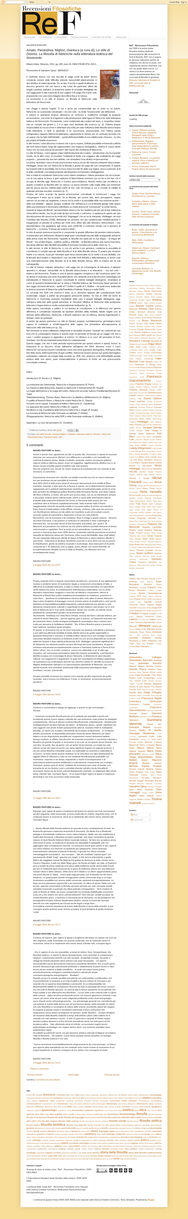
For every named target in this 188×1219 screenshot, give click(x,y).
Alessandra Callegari (145, 657)
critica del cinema (75, 1104)
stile (60, 437)
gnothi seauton (56, 1128)
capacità (34, 1101)
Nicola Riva (146, 495)
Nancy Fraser (149, 488)
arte (82, 1098)
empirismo (30, 1110)
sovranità (57, 1153)
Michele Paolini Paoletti (145, 766)
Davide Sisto (135, 692)
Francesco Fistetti (154, 373)
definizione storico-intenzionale (94, 1104)
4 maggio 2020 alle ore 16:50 (46, 694)
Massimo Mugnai (146, 472)
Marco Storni (145, 747)
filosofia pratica (33, 1125)
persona (110, 1140)
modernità (120, 1134)
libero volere (85, 1131)
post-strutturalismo (42, 1143)
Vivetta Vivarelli (156, 565)
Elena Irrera (143, 350)
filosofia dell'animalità (92, 1117)
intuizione (29, 1131)
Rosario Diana (150, 533)
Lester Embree (156, 439)
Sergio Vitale (148, 539)
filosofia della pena (148, 1117)
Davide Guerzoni (155, 689)
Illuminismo (49, 1094)
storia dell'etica (93, 1153)
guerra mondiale (82, 1128)
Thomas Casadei (144, 550)
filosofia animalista (155, 1114)
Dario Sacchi (157, 335)
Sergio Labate (148, 793)
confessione (104, 1101)
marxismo (157, 1131)
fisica (118, 1125)
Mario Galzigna (141, 463)
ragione (134, 1143)
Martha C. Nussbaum (140, 466)
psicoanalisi (74, 1143)
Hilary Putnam (135, 425)
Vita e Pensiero (142, 646)
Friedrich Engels (143, 384)
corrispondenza (143, 1101)
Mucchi (131, 629)
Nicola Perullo (135, 495)
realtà (43, 1146)
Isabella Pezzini (135, 428)
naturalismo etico (52, 1137)
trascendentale (83, 1159)
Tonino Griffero (144, 553)
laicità (36, 1131)
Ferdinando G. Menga (145, 365)
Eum (150, 599)
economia (126, 1107)
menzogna (64, 1134)
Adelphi (132, 579)
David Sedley (134, 338)
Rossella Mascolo (136, 783)
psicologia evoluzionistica (98, 1143)
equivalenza (62, 1110)
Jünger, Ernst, (146, 194)
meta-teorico (79, 1134)
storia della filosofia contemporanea (145, 1152)
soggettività (40, 1153)
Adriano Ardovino (155, 285)
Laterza (133, 619)
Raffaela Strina (147, 775)
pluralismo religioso (126, 1140)
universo (105, 1159)
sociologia (31, 1152)
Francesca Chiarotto (154, 370)
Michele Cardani (152, 763)
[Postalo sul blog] (71, 430)
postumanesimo (55, 1143)
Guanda (154, 611)
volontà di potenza (130, 1159)
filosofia (141, 1114)
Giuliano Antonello (155, 410)
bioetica (147, 1097)
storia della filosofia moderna (36, 1156)
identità (105, 1128)
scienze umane (87, 1149)
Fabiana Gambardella (144, 359)
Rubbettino (152, 641)
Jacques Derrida (152, 427)
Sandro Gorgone (154, 536)
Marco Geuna (156, 451)
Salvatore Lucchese (154, 783)
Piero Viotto (139, 521)
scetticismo (42, 1149)
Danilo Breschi (142, 689)
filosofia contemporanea (36, 1117)
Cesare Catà (140, 681)
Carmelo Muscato (136, 326)
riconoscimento (118, 1146)
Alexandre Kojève (136, 291)
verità (116, 1158)
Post (135, 815)
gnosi (48, 1128)
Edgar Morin (155, 344)
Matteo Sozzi (138, 760)
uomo (111, 1159)
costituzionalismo (33, 1104)
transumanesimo (72, 1159)
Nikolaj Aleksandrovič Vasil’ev (140, 501)
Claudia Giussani (155, 681)
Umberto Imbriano (148, 803)
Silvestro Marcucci (155, 542)
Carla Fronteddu (143, 675)
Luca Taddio (141, 445)
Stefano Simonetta (143, 547)
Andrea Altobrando (136, 294)
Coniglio (159, 590)
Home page (29, 37)
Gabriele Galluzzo (143, 387)
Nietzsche (106, 434)
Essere (39, 1095)
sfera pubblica (131, 1149)
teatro (64, 1156)
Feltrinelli (148, 602)
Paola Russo (141, 504)
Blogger (151, 1200)
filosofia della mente (131, 1117)
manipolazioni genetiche (143, 1131)
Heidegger (143, 421)
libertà (94, 1131)
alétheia (111, 1095)
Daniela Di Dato (136, 687)
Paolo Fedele (150, 772)
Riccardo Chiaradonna (137, 524)
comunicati (69, 1101)
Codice (151, 590)
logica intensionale (122, 1131)
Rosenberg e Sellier (138, 641)
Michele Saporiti (136, 769)
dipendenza (49, 1107)
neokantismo (81, 1137)
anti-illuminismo (144, 1095)
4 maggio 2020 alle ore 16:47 (46, 565)
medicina (50, 1134)
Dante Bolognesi (135, 335)
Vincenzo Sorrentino (147, 562)
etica (142, 1110)
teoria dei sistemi (118, 1156)
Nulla (77, 1095)
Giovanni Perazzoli (145, 407)
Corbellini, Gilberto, (144, 203)
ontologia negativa (48, 1140)
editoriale (147, 1107)
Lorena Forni (153, 442)
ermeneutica (78, 1110)
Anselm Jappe (142, 303)
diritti (55, 1107)
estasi (120, 1110)
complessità (60, 1101)
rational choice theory (146, 1143)
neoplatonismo (104, 1137)
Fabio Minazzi (146, 361)
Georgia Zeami (138, 713)
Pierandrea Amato (35, 437)
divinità (95, 1107)
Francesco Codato (139, 704)
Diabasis (132, 596)
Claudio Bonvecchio (146, 329)
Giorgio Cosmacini (154, 401)
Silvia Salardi (146, 795)
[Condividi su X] (74, 430)
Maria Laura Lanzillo (148, 457)
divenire (88, 1107)
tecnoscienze (85, 1156)
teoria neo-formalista (149, 1156)
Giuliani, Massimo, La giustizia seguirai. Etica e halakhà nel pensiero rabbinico (146, 160)
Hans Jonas (145, 419)
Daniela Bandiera (153, 683)
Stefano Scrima (144, 799)
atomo (111, 1098)
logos (132, 1131)
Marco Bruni (146, 451)
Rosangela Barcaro (153, 781)
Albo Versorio (142, 579)
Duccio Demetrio (142, 344)
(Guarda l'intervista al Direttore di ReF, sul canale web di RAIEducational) (144, 83)
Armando (133, 582)
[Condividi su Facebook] (77, 430)
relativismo (49, 1146)
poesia (137, 1140)
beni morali (138, 1098)
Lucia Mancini (145, 742)
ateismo (106, 1098)
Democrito (144, 338)
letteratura (51, 1131)
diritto (69, 1106)
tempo (101, 1156)
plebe (117, 1140)
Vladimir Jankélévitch (136, 568)
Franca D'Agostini (154, 367)
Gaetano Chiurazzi (138, 389)
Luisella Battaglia (135, 451)
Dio (33, 1095)
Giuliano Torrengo (135, 413)
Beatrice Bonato (141, 318)
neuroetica (125, 1137)
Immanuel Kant (63, 1095)
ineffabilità (137, 1128)
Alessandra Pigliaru (154, 288)
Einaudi (137, 599)
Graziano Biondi (140, 416)
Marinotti (133, 626)
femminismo (113, 1114)
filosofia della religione (48, 1121)
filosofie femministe (94, 1125)
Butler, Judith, (144, 232)
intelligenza (145, 1128)
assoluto (99, 1098)
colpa (52, 1101)
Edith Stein (134, 347)
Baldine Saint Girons (146, 315)
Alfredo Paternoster (153, 291)
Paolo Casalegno (155, 504)
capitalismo (43, 1101)
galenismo (137, 1125)
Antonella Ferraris (150, 663)
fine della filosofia (43, 434)
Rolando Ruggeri (136, 781)
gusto (91, 1128)
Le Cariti (142, 619)
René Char (147, 521)
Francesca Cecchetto (137, 370)
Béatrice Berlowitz (136, 323)
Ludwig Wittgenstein (140, 448)
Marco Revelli (134, 454)
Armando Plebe (135, 672)
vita (121, 1159)
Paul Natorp (157, 512)
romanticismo (31, 1149)
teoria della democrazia (133, 1156)
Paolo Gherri (157, 507)
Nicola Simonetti (156, 495)
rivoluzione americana (133, 1146)
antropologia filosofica (34, 1098)
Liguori (159, 619)
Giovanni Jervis (147, 404)
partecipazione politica (90, 1140)
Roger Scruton (136, 533)
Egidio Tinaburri (149, 347)
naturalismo (41, 1137)
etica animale (152, 1110)
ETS (139, 596)
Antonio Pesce (137, 669)
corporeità (132, 1101)
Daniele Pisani (156, 332)
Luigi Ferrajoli (157, 448)
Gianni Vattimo (153, 398)
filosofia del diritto (55, 1117)
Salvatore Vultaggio (155, 787)
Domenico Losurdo (139, 340)
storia (84, 1153)
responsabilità (74, 1146)
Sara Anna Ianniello (141, 789)
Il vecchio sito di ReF (101, 37)
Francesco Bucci (136, 373)
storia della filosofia (114, 1152)
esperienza (98, 1110)
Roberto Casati (136, 530)
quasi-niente (119, 1143)
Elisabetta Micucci (135, 695)
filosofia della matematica (111, 1117)
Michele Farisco (135, 488)
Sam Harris (141, 536)
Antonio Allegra (136, 666)
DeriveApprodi (155, 593)
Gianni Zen (154, 724)
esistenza (88, 1110)
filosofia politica (151, 1120)
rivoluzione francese (148, 1146)
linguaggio (104, 1131)
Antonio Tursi (146, 308)
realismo (158, 1143)
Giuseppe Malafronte (142, 733)
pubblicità (111, 1143)
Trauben (159, 644)
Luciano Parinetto (155, 445)
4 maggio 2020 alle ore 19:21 (46, 1063)
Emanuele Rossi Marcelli (152, 695)
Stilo (143, 644)
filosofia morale (117, 1121)
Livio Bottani (133, 442)
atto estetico (118, 1098)
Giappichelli (157, 608)
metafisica (90, 1134)
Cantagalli (142, 587)
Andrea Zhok (149, 297)
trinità (91, 1159)
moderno (129, 1134)
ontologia (36, 1140)
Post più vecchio (112, 1074)
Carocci (152, 587)
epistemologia (49, 1110)
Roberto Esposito (153, 530)
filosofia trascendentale (76, 1125)
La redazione (45, 37)
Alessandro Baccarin (141, 660)
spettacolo (65, 1153)
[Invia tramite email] (68, 430)
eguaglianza (156, 1107)
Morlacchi (157, 626)
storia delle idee (55, 1156)
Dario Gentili (146, 335)
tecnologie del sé (73, 1156)
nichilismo (153, 1137)
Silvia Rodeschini (136, 545)
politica (145, 1140)
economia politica (137, 1107)
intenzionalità (155, 1128)
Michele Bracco (156, 485)
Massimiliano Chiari (150, 757)
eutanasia (89, 1114)
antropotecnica (47, 1098)
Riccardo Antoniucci (152, 778)
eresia (69, 1110)
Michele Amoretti (144, 485)
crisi (54, 1104)
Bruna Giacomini (154, 318)
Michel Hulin (148, 482)
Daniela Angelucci (142, 332)
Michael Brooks (155, 474)
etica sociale (68, 1114)
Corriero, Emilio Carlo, (146, 214)
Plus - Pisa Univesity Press (142, 635)
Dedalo (142, 593)
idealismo (97, 1128)
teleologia (93, 1156)
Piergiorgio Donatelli (146, 518)
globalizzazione (40, 1128)
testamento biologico (58, 1159)
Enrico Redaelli (144, 353)
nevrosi (145, 1137)
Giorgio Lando (134, 404)
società (158, 1149)
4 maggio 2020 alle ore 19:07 (46, 798)
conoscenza (115, 1101)
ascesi (86, 1098)
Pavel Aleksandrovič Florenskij (140, 515)
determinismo (142, 1104)
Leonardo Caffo (146, 736)
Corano (29, 1095)
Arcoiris (159, 579)
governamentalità (69, 1128)
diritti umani (62, 1107)
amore (124, 1095)
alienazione (103, 1095)
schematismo (53, 1149)
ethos (137, 1110)
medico (57, 1134)
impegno (123, 1128)
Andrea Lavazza (154, 294)
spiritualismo (73, 1153)
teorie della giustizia (43, 1159)
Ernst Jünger (148, 356)
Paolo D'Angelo (135, 507)
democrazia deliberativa (127, 1104)
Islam (72, 1095)
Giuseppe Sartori (149, 413)
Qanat (159, 635)
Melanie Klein (142, 474)
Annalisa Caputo (145, 300)
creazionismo (47, 1104)
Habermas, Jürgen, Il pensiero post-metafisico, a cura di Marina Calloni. (146, 250)
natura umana (31, 1137)
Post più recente (34, 1074)
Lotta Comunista (136, 622)
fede (105, 1114)
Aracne (152, 579)
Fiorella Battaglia (140, 367)
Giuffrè (131, 611)
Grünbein (71, 434)
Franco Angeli (154, 604)
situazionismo (149, 1149)
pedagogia (102, 1140)
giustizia (30, 1128)
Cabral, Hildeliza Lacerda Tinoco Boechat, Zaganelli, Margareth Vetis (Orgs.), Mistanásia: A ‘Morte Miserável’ (146, 134)
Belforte (150, 582)
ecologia (118, 1107)
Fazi (139, 602)
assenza (93, 1098)
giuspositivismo (156, 1125)
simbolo (141, 1149)
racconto (127, 1143)
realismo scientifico (33, 1146)
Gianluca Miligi (135, 399)
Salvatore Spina (50, 437)
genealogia (146, 1125)
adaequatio (95, 1095)
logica (112, 1131)
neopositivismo (114, 1137)
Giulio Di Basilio (150, 730)
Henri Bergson (156, 422)
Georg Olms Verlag (144, 608)
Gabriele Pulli (156, 387)
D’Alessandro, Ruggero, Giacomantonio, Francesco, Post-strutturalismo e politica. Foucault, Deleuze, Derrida (145, 145)
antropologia (156, 1095)
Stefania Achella (150, 544)
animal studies (132, 1095)
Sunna (88, 1095)
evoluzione (98, 1114)
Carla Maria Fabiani (153, 324)
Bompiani (148, 584)
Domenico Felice (155, 338)
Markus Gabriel (155, 463)
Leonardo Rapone (142, 439)
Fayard (131, 602)
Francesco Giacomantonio (145, 378)
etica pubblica (55, 1114)
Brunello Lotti (134, 321)
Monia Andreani (136, 772)
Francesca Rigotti (151, 698)
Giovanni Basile (139, 727)
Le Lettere (151, 619)
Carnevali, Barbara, (146, 271)
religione (58, 1146)
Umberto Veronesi (142, 556)
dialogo (151, 1104)
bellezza (131, 1098)
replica (65, 1146)
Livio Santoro (143, 442)
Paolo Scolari (134, 510)
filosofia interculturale (87, 1121)
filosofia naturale (133, 1121)
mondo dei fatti (138, 1134)
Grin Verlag (146, 611)
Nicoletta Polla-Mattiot (153, 498)
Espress (144, 599)
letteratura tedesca (84, 434)
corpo (124, 1101)
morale (147, 1134)
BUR (142, 582)
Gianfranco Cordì (145, 717)
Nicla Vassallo (151, 492)
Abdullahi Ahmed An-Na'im (138, 285)
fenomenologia (127, 1114)
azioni (126, 1098)
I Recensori (61, 37)
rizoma (159, 1146)
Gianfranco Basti (143, 395)
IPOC (160, 611)
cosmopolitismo (156, 1101)
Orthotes (151, 629)
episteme (38, 1110)
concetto (95, 1101)
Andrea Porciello (135, 297)
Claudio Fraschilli (136, 684)
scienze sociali (73, 1149)
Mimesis (97, 434)
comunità (87, 1101)
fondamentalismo (127, 1125)
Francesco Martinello (154, 710)
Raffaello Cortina (152, 638)
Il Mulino (134, 613)
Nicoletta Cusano (136, 498)
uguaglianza (97, 1159)
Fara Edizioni (157, 599)
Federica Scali (134, 698)
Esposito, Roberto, (146, 260)
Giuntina (138, 611)
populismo (153, 1140)
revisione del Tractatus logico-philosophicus (97, 1146)
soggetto (48, 1153)
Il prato (152, 613)
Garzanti (132, 608)
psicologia (84, 1143)
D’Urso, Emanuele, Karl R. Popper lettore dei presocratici (146, 167)
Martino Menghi (147, 469)
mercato (71, 1134)
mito (104, 1134)
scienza (62, 1149)
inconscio (129, 1128)
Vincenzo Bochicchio (138, 559)
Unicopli (132, 646)
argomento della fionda (72, 1098)
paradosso (77, 1140)
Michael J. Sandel (139, 478)
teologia (107, 1156)
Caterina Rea (149, 326)
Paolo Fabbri (146, 507)
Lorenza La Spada (148, 739)
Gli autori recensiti (79, 37)
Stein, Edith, (143, 241)
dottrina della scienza (106, 1107)
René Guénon (157, 521)
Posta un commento (39, 1068)
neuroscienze (136, 1137)
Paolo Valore (146, 510)
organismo (68, 1140)
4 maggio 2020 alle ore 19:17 (46, 924)
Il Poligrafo (144, 614)
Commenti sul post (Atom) (48, 1079)
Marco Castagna (147, 745)
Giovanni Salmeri (141, 410)
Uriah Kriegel (156, 556)
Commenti (138, 820)
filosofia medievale (101, 1121)
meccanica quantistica (36, 1134)
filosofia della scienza (68, 1121)
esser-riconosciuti (110, 1110)
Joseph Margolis (136, 430)
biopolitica (157, 1098)
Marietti (159, 622)
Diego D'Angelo (153, 692)
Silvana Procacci (141, 542)
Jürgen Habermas (146, 434)
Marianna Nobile (148, 754)
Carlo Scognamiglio (146, 678)
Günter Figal (152, 416)
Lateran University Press (149, 617)
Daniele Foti (149, 687)
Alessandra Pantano (137, 288)
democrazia (111, 1103)
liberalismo (75, 1131)
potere (64, 1143)
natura (159, 1134)
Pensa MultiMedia (154, 632)
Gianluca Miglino (59, 434)
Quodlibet (133, 638)
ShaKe (138, 644)
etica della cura (41, 1114)
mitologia (110, 1134)
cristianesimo (62, 1104)
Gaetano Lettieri (155, 390)
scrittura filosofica (102, 1149)
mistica (99, 1134)
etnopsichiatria (80, 1114)
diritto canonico (78, 1107)
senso (121, 1149)
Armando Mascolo (146, 312)
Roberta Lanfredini (152, 527)
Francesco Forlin (136, 377)
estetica (128, 1110)
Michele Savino (154, 769)
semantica (114, 1149)
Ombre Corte (140, 629)
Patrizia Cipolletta (145, 512)
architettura (58, 1098)
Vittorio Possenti (143, 565)
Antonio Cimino (144, 305)
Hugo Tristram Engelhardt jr (152, 425)
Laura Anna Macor (143, 437)
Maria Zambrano (145, 460)
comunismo (79, 1101)
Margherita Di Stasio (148, 454)
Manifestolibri (150, 622)
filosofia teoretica (53, 1124)
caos (28, 1101)
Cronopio (132, 593)
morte (153, 1134)
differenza (39, 1107)
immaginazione (114, 1128)
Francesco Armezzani (145, 701)
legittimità (43, 1131)
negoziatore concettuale (67, 1137)
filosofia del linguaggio (74, 1117)
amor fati (117, 1095)
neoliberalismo (93, 1137)
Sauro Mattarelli (135, 539)
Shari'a (82, 1095)
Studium (150, 644)
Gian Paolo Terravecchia (138, 393)
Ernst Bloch (139, 356)
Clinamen (141, 590)
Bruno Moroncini (152, 320)
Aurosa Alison (148, 672)
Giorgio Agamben (137, 401)
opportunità (60, 1140)
